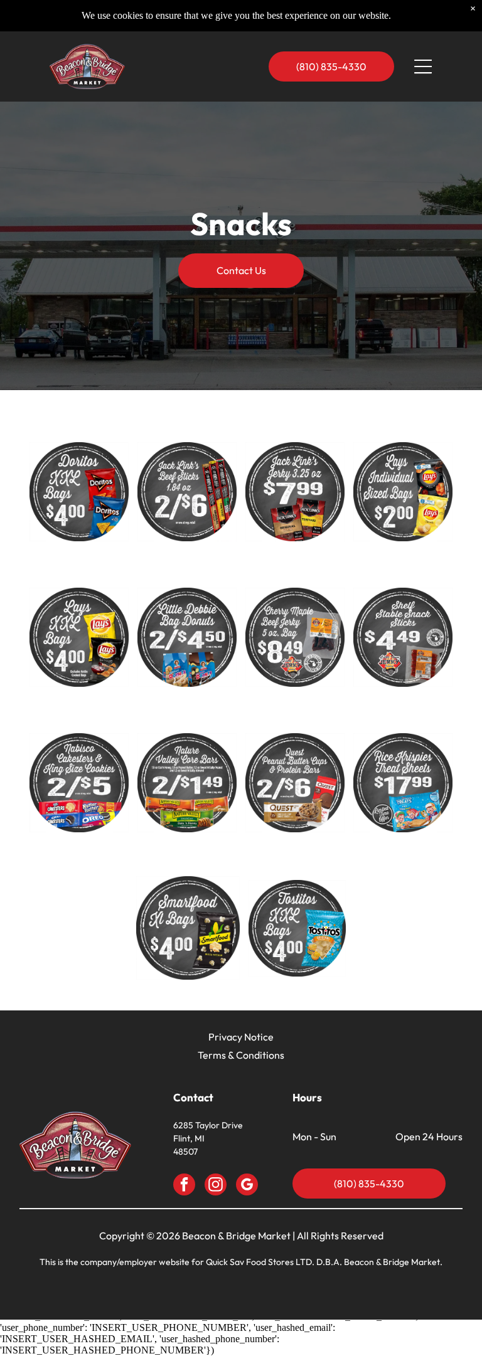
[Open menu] (423, 66)
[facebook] (184, 1186)
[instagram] (216, 1186)
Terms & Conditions (241, 1055)
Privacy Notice (241, 1036)
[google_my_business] (247, 1186)
